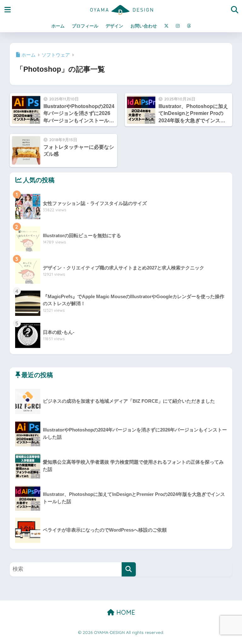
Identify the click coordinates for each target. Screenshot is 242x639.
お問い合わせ (143, 25)
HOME (124, 612)
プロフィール (85, 25)
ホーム (58, 25)
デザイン (114, 25)
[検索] (129, 569)
